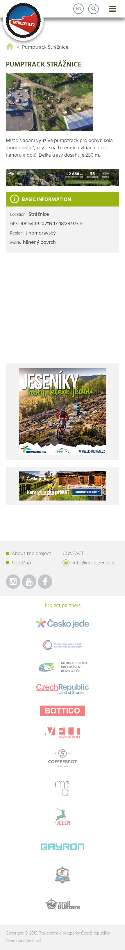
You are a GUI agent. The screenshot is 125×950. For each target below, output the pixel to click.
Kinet (37, 940)
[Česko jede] (62, 623)
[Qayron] (62, 845)
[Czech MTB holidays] (62, 874)
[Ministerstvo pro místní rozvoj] (62, 667)
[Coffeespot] (62, 758)
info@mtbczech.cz (93, 563)
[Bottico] (62, 711)
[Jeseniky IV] (62, 411)
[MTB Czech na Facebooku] (45, 581)
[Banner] (62, 177)
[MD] (62, 787)
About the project (31, 554)
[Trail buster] (62, 904)
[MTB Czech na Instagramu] (13, 581)
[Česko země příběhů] (62, 689)
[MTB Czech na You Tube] (29, 581)
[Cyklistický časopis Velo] (62, 732)
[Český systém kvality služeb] (62, 645)
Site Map (21, 563)
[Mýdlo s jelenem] (62, 816)
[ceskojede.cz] (62, 486)
